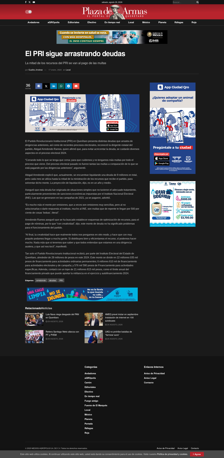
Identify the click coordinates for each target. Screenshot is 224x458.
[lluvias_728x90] (82, 294)
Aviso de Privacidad (154, 373)
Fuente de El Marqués (96, 405)
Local (131, 22)
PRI (61, 280)
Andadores (33, 22)
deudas (52, 280)
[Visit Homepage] (115, 11)
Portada (89, 423)
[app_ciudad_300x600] (173, 127)
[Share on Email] (76, 86)
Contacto (149, 382)
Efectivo (91, 22)
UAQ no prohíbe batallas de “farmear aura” (118, 333)
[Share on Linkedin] (53, 86)
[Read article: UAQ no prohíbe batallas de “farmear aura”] (94, 336)
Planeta (162, 22)
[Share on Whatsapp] (61, 86)
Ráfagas (178, 22)
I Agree (197, 454)
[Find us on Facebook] (25, 2)
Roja (194, 22)
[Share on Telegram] (68, 86)
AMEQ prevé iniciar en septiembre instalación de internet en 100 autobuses (121, 317)
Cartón (88, 382)
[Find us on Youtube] (34, 2)
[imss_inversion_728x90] (112, 36)
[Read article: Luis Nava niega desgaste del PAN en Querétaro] (34, 319)
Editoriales (73, 22)
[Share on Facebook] (38, 86)
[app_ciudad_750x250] (82, 113)
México (146, 22)
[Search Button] (197, 2)
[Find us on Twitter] (29, 2)
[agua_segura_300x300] (173, 203)
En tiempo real (112, 22)
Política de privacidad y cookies (172, 454)
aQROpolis (53, 22)
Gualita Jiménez (35, 69)
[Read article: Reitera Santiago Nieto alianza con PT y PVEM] (34, 336)
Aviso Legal (150, 377)
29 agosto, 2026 (55, 321)
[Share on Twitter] (46, 86)
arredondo (41, 280)
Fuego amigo (91, 400)
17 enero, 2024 (55, 69)
